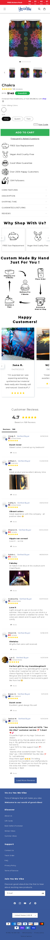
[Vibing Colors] (4, 110)
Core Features (10, 190)
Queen (17, 119)
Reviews (6, 213)
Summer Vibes (11, 836)
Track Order (10, 855)
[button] (4, 9)
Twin (29, 119)
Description (8, 196)
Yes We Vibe (15, 932)
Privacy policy (39, 932)
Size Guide (43, 124)
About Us (8, 816)
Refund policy (27, 932)
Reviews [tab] (6, 429)
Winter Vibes (10, 831)
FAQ (6, 860)
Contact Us (9, 850)
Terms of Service (11, 871)
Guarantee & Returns (13, 208)
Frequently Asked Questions (25, 139)
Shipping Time (9, 202)
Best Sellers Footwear (14, 826)
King (6, 119)
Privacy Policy (10, 865)
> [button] (25, 780)
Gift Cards (9, 821)
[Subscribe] (42, 893)
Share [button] (14, 453)
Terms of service (26, 936)
